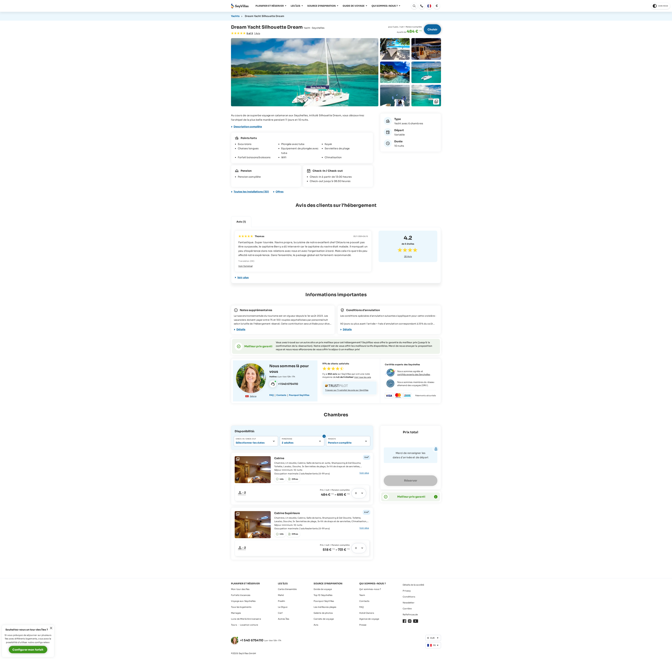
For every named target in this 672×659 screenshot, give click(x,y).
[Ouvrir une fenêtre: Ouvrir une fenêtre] (421, 6)
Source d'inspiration (321, 5)
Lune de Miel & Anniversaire (246, 619)
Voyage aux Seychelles (243, 601)
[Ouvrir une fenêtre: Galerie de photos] (304, 72)
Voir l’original (245, 266)
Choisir (432, 29)
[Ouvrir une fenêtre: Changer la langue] (429, 6)
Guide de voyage (354, 5)
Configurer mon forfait (27, 649)
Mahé (281, 595)
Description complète (248, 126)
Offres (280, 191)
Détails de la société (413, 584)
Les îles (295, 5)
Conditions (409, 596)
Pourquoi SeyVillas (299, 395)
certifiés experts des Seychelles (413, 374)
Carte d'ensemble (287, 589)
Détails (240, 329)
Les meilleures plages (325, 607)
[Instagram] (409, 621)
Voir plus (243, 277)
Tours (234, 625)
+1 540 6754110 (251, 640)
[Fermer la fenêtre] (51, 628)
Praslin (281, 601)
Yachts (235, 16)
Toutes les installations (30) (251, 191)
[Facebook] (404, 621)
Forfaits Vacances (240, 595)
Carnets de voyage (324, 619)
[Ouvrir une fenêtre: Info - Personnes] (323, 436)
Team (362, 595)
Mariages (236, 613)
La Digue (282, 607)
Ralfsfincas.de (410, 614)
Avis (408, 256)
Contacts (281, 395)
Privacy (407, 590)
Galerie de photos (323, 613)
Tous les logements (241, 607)
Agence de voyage (369, 619)
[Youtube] (415, 621)
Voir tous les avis (362, 377)
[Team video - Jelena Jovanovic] (251, 378)
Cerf (280, 613)
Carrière (407, 608)
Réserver (410, 480)
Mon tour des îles (240, 589)
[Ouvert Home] (239, 6)
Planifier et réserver (269, 5)
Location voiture (249, 625)
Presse (362, 625)
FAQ (271, 395)
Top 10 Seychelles (323, 595)
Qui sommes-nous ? (385, 5)
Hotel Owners (366, 613)
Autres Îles (283, 619)
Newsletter (408, 602)
